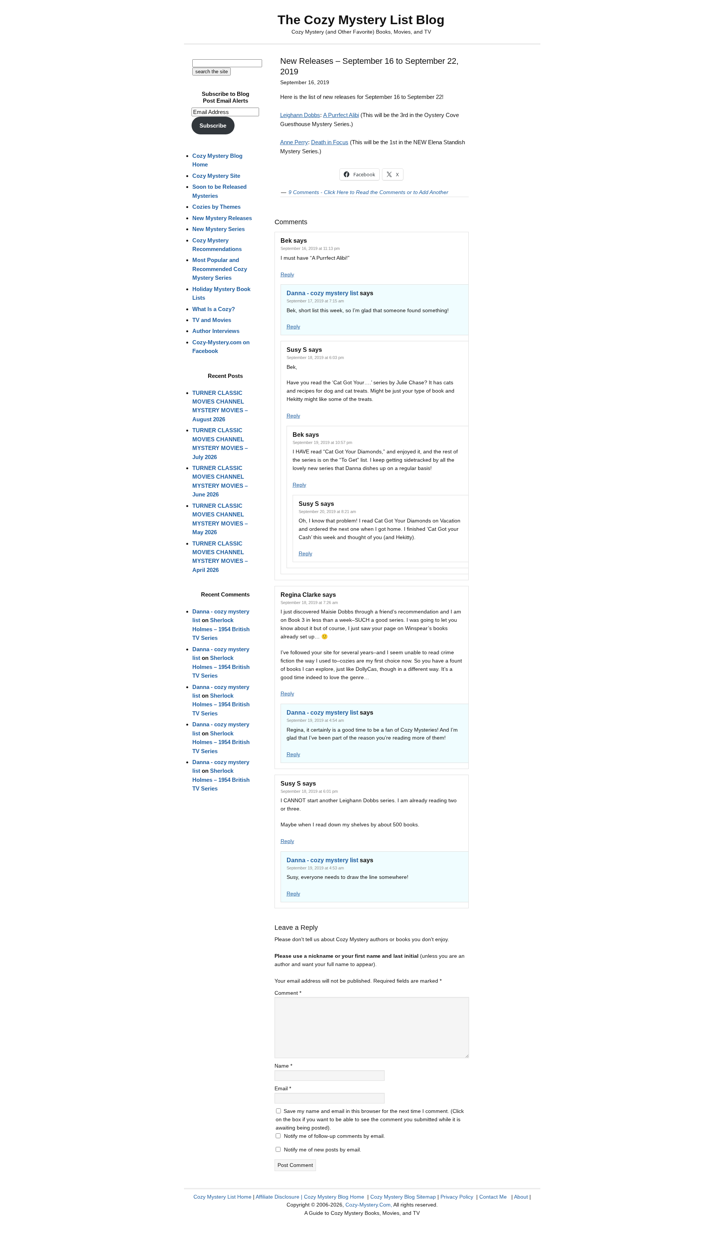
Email (283, 1088)
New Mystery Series (218, 229)
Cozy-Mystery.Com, (368, 1205)
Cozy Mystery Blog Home (334, 1197)
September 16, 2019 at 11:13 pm (310, 248)
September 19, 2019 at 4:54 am (315, 720)
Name (283, 1066)
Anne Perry (294, 142)
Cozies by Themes (216, 206)
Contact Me (493, 1197)
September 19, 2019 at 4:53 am (315, 868)
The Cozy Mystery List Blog (361, 19)
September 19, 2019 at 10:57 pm (322, 442)
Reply (287, 274)
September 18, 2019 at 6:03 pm (315, 357)
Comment (288, 993)
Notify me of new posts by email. (322, 1150)
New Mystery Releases (222, 218)
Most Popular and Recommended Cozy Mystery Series (219, 269)
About (521, 1197)
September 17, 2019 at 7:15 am (315, 301)
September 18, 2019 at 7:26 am (309, 602)
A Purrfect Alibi (341, 115)
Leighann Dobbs (300, 115)
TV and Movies (211, 320)
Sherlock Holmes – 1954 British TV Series (221, 629)
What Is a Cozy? (213, 309)
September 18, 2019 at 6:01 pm (309, 791)
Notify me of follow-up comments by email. (334, 1136)
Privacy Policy (456, 1197)
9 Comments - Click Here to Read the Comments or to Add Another (368, 192)
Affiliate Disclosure (277, 1197)
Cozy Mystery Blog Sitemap (403, 1197)
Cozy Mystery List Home (222, 1197)
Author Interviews (215, 331)
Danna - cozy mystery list (322, 293)
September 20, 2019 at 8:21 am (327, 511)
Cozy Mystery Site (216, 176)
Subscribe (212, 125)
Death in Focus (329, 142)
